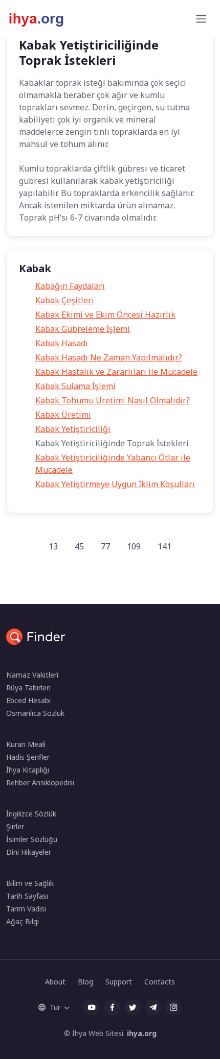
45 (79, 546)
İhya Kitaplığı (27, 770)
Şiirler (15, 826)
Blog (85, 981)
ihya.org (142, 1033)
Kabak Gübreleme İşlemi (82, 328)
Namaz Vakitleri (32, 675)
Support (118, 981)
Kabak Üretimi (63, 414)
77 (105, 546)
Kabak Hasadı (61, 343)
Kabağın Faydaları (70, 286)
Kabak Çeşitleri (64, 300)
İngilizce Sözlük (31, 814)
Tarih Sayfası (27, 896)
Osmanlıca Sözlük (35, 713)
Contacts (159, 981)
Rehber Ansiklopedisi (40, 782)
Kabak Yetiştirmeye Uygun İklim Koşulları (115, 484)
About (55, 981)
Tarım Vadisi (26, 908)
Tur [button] (55, 1007)
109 (134, 546)
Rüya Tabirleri (28, 687)
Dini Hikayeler (28, 852)
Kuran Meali (26, 744)
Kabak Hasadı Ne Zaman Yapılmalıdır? (108, 357)
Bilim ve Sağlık (30, 883)
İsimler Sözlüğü (31, 839)
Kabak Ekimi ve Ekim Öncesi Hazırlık (105, 314)
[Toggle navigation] (201, 19)
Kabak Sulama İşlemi (75, 386)
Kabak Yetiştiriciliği (73, 429)
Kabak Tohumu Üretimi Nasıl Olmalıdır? (112, 400)
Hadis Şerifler (28, 757)
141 (164, 546)
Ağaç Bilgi (22, 921)
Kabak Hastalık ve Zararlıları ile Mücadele (116, 371)
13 (53, 546)
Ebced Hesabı (28, 700)
